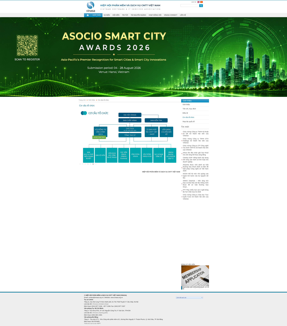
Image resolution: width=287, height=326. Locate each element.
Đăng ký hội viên (188, 264)
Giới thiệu (91, 100)
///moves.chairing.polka (100, 313)
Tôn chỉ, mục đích (189, 109)
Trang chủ (82, 100)
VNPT (99, 323)
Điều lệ (185, 113)
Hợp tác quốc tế (189, 122)
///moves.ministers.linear (100, 304)
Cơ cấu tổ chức (103, 100)
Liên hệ (194, 2)
